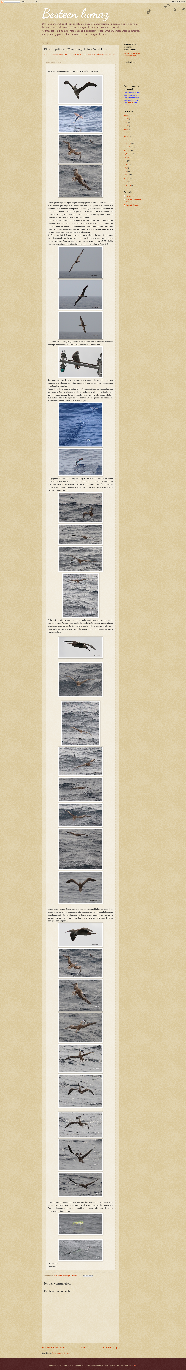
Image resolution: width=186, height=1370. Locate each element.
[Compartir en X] (88, 1276)
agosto (126, 119)
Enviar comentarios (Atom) (62, 1353)
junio (125, 164)
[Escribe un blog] (86, 1276)
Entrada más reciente (53, 1347)
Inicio (83, 1347)
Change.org (128, 53)
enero (126, 122)
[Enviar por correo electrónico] (84, 1276)
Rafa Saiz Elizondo (132, 205)
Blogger (134, 1365)
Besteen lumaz (75, 13)
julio (125, 161)
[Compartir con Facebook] (90, 1276)
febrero (126, 140)
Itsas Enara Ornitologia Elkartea (134, 201)
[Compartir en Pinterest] (92, 1276)
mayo (126, 115)
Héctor (128, 196)
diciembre (127, 143)
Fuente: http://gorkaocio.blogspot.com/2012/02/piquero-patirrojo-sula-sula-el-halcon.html (79, 54)
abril (125, 133)
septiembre (128, 154)
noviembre (128, 147)
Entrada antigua (111, 1347)
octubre (126, 150)
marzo (126, 136)
